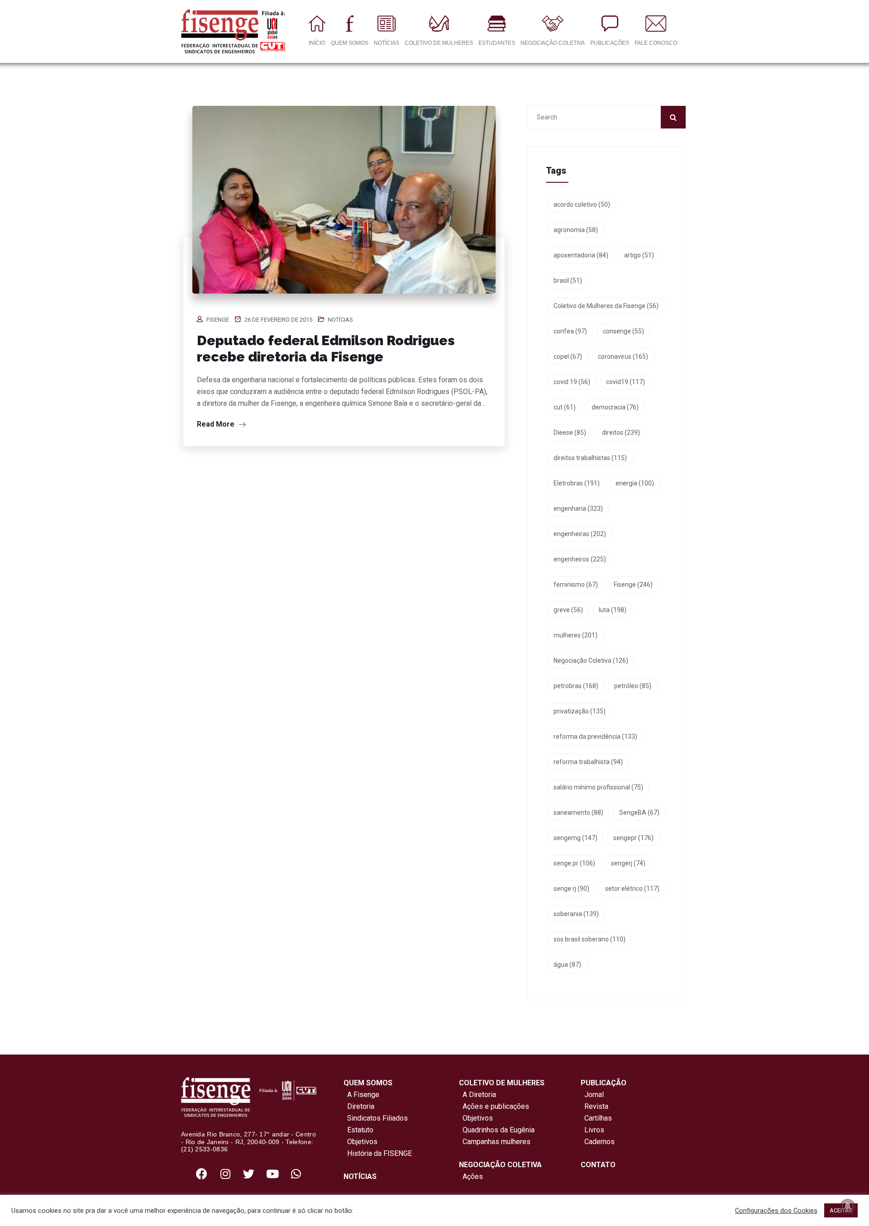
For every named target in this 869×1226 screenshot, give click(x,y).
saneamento (578, 812)
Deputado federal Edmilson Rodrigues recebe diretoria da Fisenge (326, 349)
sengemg (575, 837)
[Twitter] (249, 1173)
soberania (576, 913)
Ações (471, 1176)
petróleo (632, 685)
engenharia (578, 508)
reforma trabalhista (588, 761)
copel (568, 356)
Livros (594, 1130)
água (567, 964)
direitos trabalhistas (590, 457)
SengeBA (639, 812)
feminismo (576, 584)
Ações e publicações (494, 1106)
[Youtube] (272, 1173)
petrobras (576, 685)
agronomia (576, 229)
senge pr (574, 863)
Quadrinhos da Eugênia (497, 1130)
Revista (596, 1106)
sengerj (628, 863)
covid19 (625, 381)
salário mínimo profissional (598, 787)
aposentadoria (581, 255)
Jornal (594, 1094)
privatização (580, 711)
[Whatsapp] (296, 1173)
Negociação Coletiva (591, 660)
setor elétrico (632, 888)
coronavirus (623, 356)
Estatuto (358, 1130)
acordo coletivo (582, 204)
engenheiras (580, 533)
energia (635, 483)
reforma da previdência (595, 736)
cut (565, 407)
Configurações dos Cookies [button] (776, 1211)
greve (568, 609)
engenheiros (580, 559)
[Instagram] (225, 1173)
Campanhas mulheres (494, 1141)
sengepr (633, 837)
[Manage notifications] (847, 1206)
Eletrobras (577, 483)
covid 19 (572, 381)
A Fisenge (361, 1094)
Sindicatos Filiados (376, 1118)
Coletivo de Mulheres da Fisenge (606, 305)
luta (612, 609)
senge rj (571, 888)
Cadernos (599, 1141)
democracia (615, 407)
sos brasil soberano (589, 939)
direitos (621, 432)
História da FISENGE (378, 1153)
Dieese (570, 432)
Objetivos (360, 1141)
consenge (623, 331)
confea (570, 331)
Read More (216, 424)
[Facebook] (202, 1173)
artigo (639, 255)
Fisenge (217, 319)
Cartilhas (598, 1118)
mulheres (575, 635)
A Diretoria (477, 1094)
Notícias (340, 319)
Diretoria (359, 1106)
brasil (568, 280)
